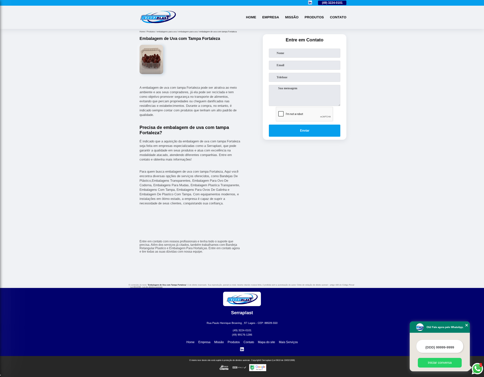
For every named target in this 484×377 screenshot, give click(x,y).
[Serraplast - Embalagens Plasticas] (158, 24)
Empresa (270, 17)
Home (251, 17)
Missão (292, 17)
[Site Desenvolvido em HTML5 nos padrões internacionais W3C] (239, 367)
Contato (338, 17)
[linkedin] (310, 3)
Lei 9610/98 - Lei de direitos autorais (146, 287)
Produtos (314, 17)
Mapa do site (266, 342)
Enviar (304, 130)
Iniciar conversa (440, 363)
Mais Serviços (288, 342)
